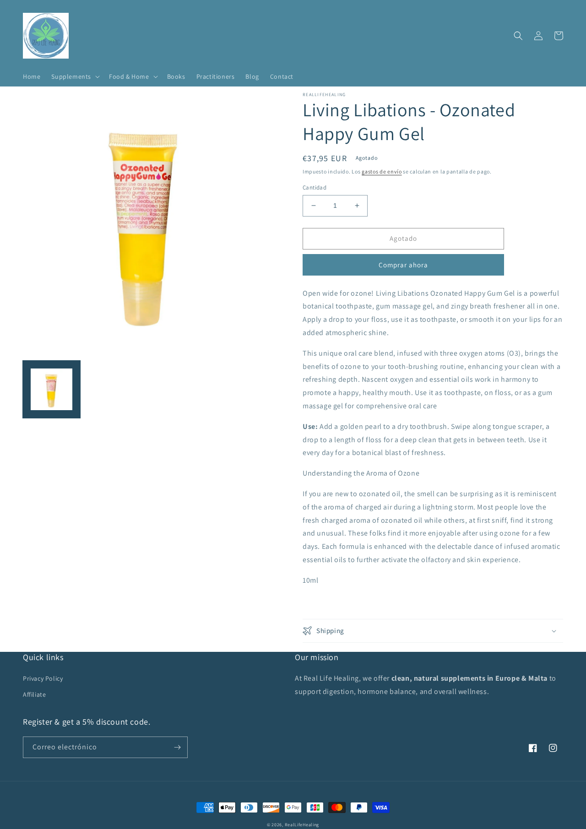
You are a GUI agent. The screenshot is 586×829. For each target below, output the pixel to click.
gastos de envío (382, 171)
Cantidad (314, 187)
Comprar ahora (403, 264)
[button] (74, 76)
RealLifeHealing (302, 825)
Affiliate (34, 694)
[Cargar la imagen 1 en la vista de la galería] (51, 389)
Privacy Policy (43, 678)
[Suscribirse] (177, 747)
